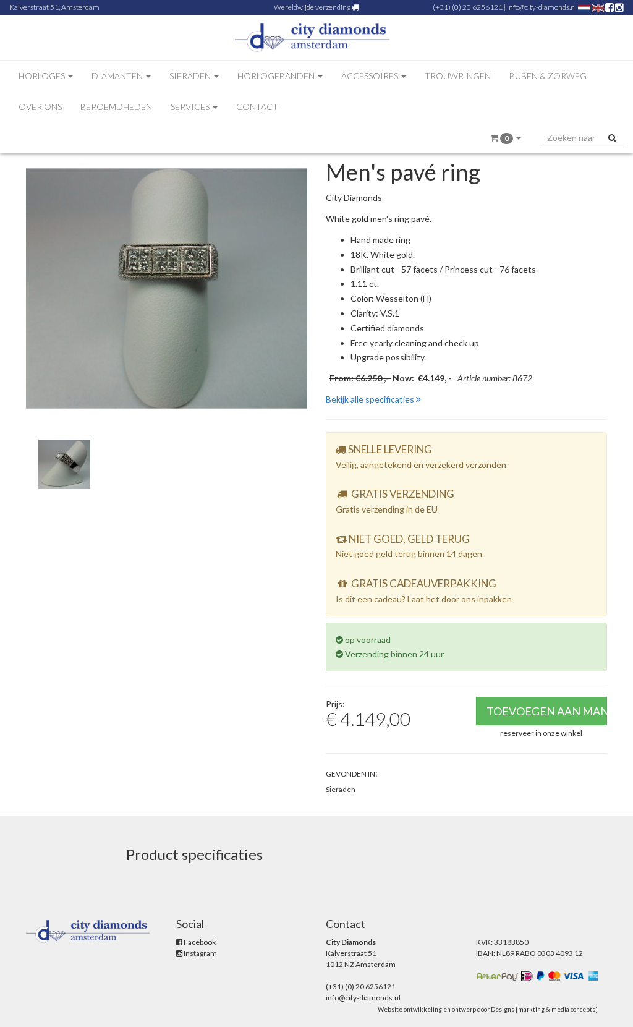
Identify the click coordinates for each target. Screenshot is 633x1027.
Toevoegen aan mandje (547, 711)
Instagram (199, 953)
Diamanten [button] (118, 75)
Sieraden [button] (191, 75)
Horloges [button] (43, 75)
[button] (505, 138)
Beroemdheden (116, 106)
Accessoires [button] (370, 75)
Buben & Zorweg (548, 75)
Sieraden (340, 789)
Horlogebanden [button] (276, 75)
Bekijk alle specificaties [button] (371, 399)
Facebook (199, 942)
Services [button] (191, 106)
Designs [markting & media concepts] (544, 1009)
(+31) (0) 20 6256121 (468, 7)
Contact (257, 106)
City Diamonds (354, 197)
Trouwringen (458, 75)
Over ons (40, 106)
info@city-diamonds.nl (542, 7)
